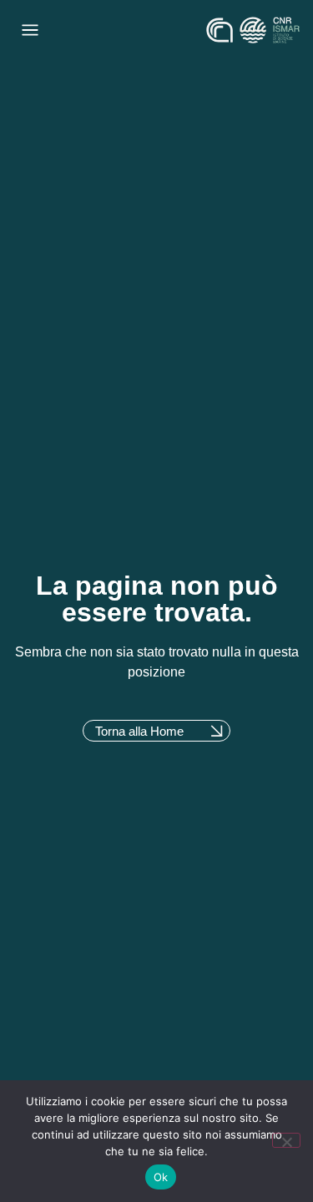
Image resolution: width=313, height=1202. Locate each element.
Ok (161, 1177)
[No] (286, 1140)
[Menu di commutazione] (30, 30)
